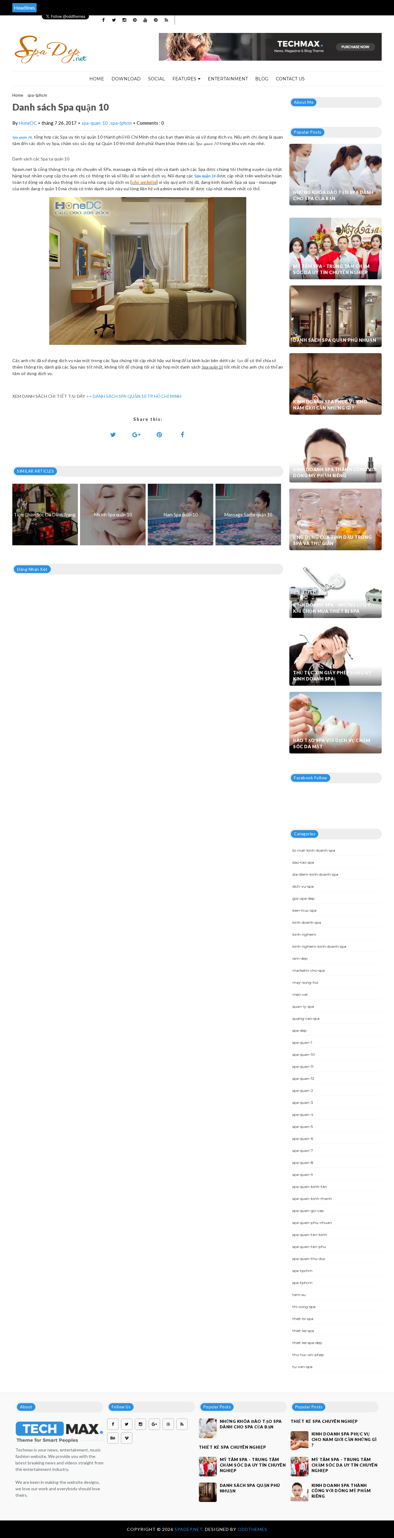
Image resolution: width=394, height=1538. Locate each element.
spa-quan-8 (302, 1162)
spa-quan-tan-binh (309, 1234)
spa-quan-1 (302, 1042)
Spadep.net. (190, 1529)
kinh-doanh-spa (306, 922)
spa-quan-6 (302, 1138)
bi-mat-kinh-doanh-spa (313, 850)
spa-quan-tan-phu (309, 1246)
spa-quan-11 (302, 1066)
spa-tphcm (37, 95)
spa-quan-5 (302, 1126)
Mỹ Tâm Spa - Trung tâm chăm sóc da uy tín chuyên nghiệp (331, 269)
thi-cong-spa (304, 1306)
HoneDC (28, 123)
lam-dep (300, 958)
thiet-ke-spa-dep (307, 1342)
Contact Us (290, 79)
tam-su (299, 1294)
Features (184, 79)
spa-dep (299, 1030)
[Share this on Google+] (136, 434)
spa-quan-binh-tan (309, 1186)
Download (126, 79)
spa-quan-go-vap (308, 1210)
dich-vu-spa (303, 886)
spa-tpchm (302, 1270)
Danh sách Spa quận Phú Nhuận (334, 340)
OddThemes (252, 1529)
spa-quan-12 (303, 1078)
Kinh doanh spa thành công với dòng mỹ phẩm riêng (334, 472)
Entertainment (228, 79)
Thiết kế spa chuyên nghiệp (232, 1447)
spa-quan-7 (302, 1150)
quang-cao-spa (306, 1018)
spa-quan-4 (302, 1114)
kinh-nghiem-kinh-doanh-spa (319, 946)
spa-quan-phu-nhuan (312, 1222)
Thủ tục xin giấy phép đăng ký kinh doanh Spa (332, 675)
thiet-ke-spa (303, 1330)
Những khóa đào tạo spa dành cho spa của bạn (333, 195)
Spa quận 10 (22, 137)
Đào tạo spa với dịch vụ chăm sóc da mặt (331, 743)
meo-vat (300, 994)
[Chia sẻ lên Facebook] (183, 434)
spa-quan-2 (302, 1090)
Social (156, 79)
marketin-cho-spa (308, 970)
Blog (261, 79)
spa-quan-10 (95, 123)
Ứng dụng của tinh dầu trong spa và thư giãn (332, 540)
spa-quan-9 (302, 1174)
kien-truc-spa (304, 910)
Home (96, 79)
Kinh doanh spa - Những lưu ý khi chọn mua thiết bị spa (332, 608)
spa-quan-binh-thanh (312, 1198)
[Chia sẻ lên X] (113, 434)
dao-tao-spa (303, 862)
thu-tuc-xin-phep (308, 1354)
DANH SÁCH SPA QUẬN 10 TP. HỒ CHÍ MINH (137, 396)
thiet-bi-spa (302, 1318)
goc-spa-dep (303, 898)
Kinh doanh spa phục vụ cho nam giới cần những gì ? (330, 404)
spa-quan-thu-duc (308, 1258)
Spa (240, 361)
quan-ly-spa (303, 1006)
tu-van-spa (302, 1366)
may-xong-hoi (305, 982)
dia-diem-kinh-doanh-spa (315, 874)
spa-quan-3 (302, 1102)
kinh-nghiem (304, 934)
